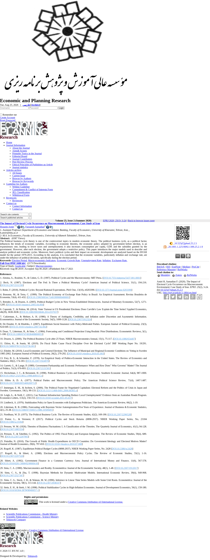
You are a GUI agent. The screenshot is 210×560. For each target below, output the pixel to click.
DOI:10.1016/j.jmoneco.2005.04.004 (25, 304)
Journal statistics (20, 167)
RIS (168, 266)
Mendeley (165, 275)
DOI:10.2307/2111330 (12, 285)
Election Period (19, 260)
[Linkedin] (186, 296)
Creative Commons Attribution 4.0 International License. (95, 502)
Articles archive (13, 170)
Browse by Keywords (23, 181)
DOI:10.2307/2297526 (12, 456)
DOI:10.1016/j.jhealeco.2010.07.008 (64, 444)
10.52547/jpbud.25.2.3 (171, 290)
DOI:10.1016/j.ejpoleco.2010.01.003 (86, 353)
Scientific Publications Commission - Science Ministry (32, 517)
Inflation (107, 260)
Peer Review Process (22, 162)
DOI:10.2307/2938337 (49, 483)
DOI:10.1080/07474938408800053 (25, 334)
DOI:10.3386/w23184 (12, 422)
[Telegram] (179, 296)
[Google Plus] (193, 296)
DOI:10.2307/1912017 (126, 468)
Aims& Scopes (19, 150)
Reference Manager (166, 269)
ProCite (195, 266)
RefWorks (182, 269)
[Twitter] (173, 296)
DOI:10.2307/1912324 (80, 319)
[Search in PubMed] (22, 228)
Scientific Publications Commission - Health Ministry (32, 514)
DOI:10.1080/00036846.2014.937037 (38, 312)
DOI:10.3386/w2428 (122, 448)
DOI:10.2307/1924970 (37, 361)
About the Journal (21, 148)
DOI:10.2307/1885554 (12, 429)
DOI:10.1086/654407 (124, 338)
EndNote (176, 266)
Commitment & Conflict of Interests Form (32, 189)
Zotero (178, 275)
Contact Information (22, 206)
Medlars (186, 266)
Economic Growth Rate (68, 260)
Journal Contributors (22, 159)
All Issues (17, 173)
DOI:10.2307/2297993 (17, 436)
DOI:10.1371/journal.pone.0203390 (113, 290)
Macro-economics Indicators (42, 260)
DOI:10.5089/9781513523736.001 (18, 346)
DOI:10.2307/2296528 (119, 414)
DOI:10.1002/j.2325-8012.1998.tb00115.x (21, 375)
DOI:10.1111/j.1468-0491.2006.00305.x (57, 390)
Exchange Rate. (119, 260)
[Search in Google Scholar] (18, 228)
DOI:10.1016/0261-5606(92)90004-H (19, 463)
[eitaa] (199, 296)
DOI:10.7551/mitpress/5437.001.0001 (121, 278)
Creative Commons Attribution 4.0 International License (56, 530)
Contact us (11, 203)
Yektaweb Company (16, 519)
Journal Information (15, 145)
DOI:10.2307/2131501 (39, 368)
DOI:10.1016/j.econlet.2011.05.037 (54, 398)
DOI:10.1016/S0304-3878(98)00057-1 (20, 490)
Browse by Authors (21, 178)
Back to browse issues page (141, 220)
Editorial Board (19, 156)
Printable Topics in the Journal (27, 153)
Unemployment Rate (91, 260)
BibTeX (161, 266)
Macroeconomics (44, 266)
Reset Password (7, 120)
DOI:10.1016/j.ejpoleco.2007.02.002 (28, 326)
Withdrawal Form (20, 195)
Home (9, 142)
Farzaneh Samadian (34, 226)
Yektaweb (32, 556)
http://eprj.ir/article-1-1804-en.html (179, 292)
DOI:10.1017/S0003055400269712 (18, 383)
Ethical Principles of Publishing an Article (32, 164)
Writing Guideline (21, 186)
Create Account (7, 117)
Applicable (20, 266)
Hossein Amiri (7, 226)
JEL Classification (21, 192)
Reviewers (11, 198)
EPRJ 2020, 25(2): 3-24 (114, 220)
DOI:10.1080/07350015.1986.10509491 (33, 410)
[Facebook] (166, 296)
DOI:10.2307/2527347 (12, 475)
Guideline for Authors (16, 184)
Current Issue (18, 175)
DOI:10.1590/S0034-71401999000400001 (48, 297)
